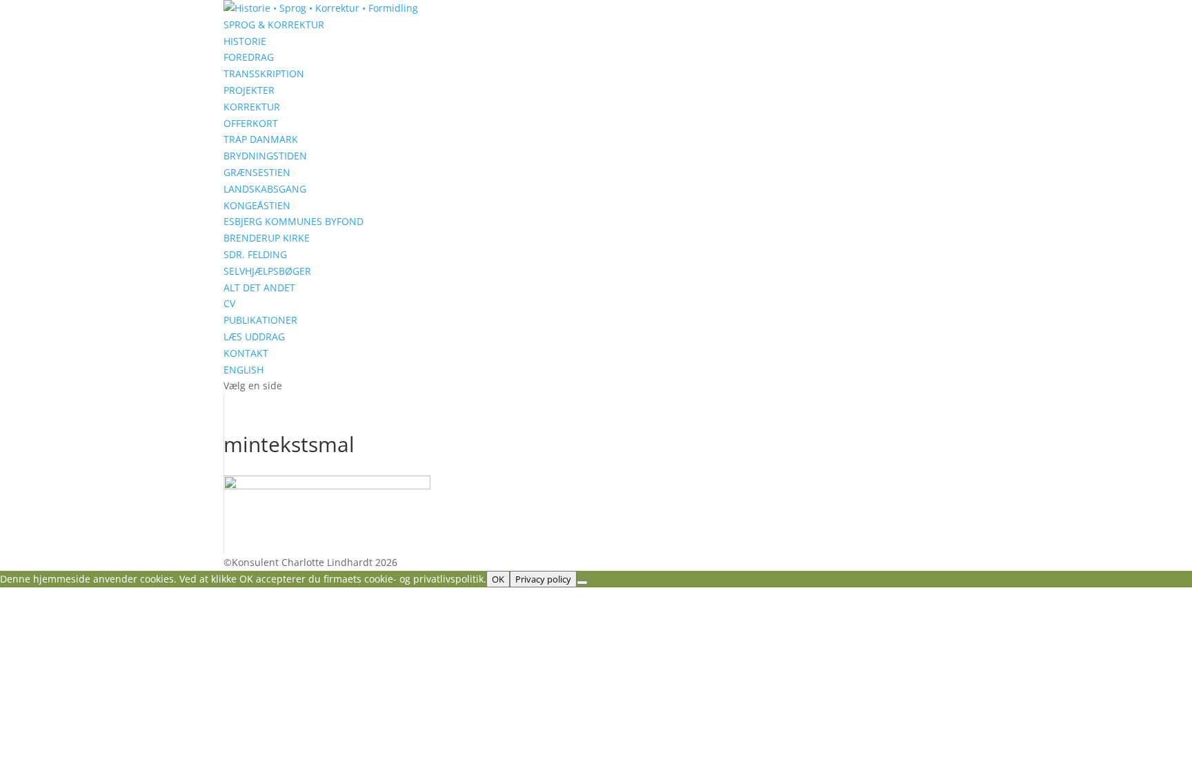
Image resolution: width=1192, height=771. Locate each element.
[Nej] (582, 582)
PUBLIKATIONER (260, 319)
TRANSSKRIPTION (263, 73)
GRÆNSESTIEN (256, 172)
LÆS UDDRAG (254, 336)
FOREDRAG (248, 57)
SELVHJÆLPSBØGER (267, 270)
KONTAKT (245, 353)
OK (498, 579)
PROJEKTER (249, 90)
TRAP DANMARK (260, 139)
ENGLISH (243, 369)
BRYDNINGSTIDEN (265, 155)
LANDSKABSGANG (264, 188)
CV (229, 303)
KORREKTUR (251, 106)
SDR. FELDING (255, 254)
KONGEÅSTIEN (256, 205)
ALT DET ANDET (259, 287)
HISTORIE (244, 41)
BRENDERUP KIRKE (266, 237)
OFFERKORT (250, 123)
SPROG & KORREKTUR (273, 24)
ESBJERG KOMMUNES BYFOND (293, 221)
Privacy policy (543, 579)
